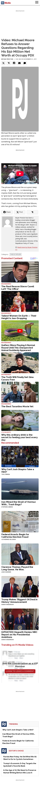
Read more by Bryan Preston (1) (26, 248)
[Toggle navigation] (37, 3)
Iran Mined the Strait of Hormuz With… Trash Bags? (18, 503)
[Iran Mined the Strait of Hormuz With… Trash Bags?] (20, 489)
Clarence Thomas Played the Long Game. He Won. (17, 568)
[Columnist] (8, 222)
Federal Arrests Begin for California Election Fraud (15, 535)
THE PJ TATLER (15, 254)
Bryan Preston (7, 59)
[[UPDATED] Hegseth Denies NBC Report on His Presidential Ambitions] (20, 619)
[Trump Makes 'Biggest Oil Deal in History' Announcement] (20, 586)
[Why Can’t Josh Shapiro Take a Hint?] (20, 456)
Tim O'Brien (5, 474)
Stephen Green (7, 507)
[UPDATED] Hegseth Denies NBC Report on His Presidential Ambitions (19, 634)
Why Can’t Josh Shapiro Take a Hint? (17, 470)
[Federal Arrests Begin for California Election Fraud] (20, 521)
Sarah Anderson (7, 604)
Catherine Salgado (8, 539)
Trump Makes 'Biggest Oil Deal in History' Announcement (19, 600)
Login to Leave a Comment (20, 671)
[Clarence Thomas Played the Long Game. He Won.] (20, 554)
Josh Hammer (6, 572)
